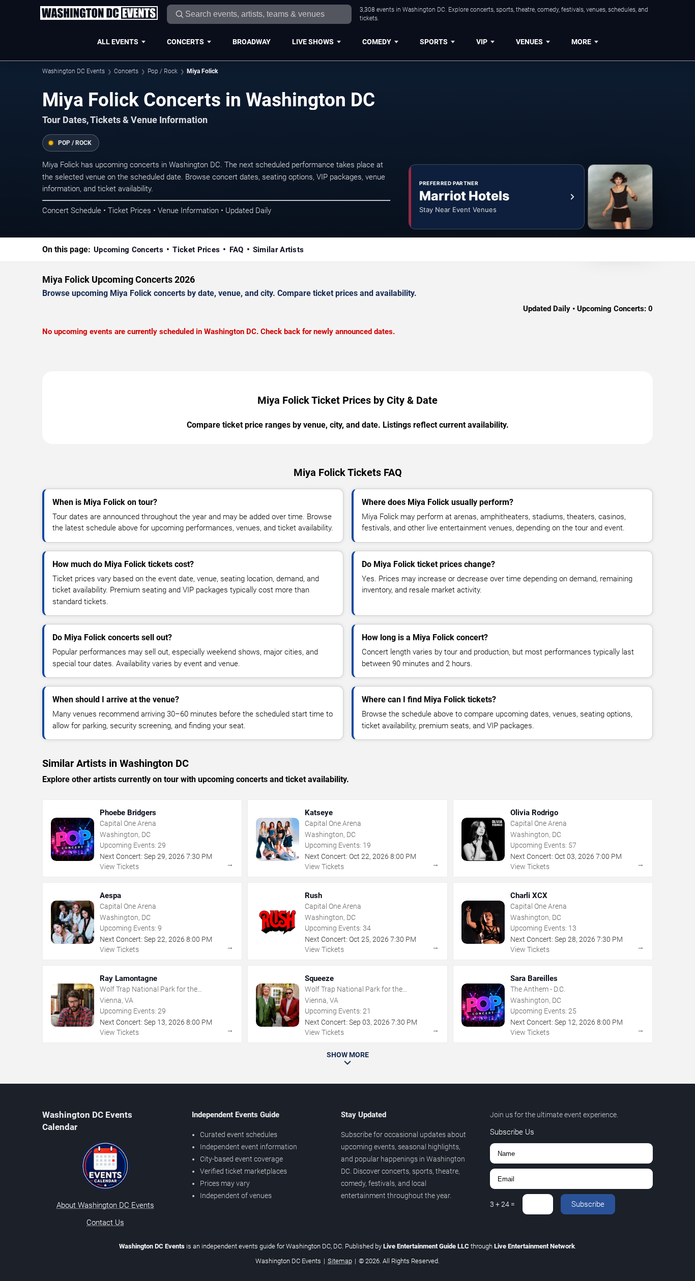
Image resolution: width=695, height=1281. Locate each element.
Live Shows (313, 42)
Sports (434, 42)
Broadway (252, 42)
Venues (529, 42)
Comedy (376, 42)
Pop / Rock (163, 71)
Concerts (185, 42)
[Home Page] (99, 14)
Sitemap (340, 1261)
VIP (481, 42)
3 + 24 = (502, 1204)
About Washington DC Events (105, 1205)
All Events (117, 42)
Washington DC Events (73, 71)
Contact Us (105, 1222)
